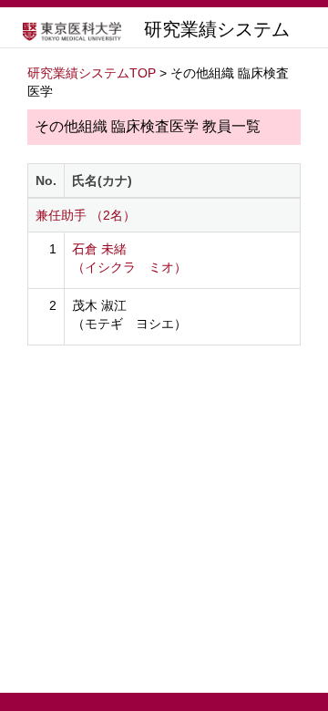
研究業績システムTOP (91, 73)
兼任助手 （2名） (86, 215)
